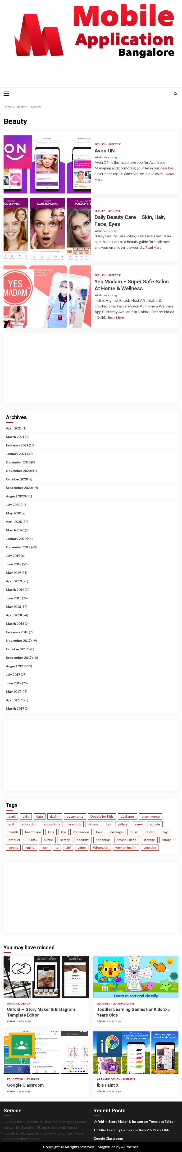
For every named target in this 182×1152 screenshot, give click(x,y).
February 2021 (17, 445)
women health (125, 847)
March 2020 (15, 530)
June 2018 (13, 598)
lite (63, 832)
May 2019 (13, 573)
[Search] (175, 93)
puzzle (48, 840)
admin (99, 157)
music (134, 832)
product (14, 840)
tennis (13, 847)
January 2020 (16, 539)
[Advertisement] (92, 72)
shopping (103, 840)
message (116, 832)
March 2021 (15, 437)
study (166, 840)
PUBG (32, 840)
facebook (74, 824)
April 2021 (14, 428)
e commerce (151, 816)
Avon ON (47, 162)
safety (65, 840)
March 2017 (15, 708)
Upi (68, 847)
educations (52, 824)
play (165, 832)
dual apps (128, 816)
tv (57, 847)
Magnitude (106, 1146)
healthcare (33, 832)
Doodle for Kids (102, 816)
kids (51, 832)
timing (29, 847)
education (29, 824)
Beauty (100, 144)
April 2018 (14, 615)
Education (15, 1079)
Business (129, 1079)
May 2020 (13, 513)
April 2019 (14, 581)
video (82, 847)
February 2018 (17, 632)
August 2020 (16, 496)
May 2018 (13, 607)
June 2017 (13, 683)
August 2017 (16, 666)
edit (11, 824)
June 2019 (13, 564)
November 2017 (18, 641)
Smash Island (126, 840)
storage (149, 840)
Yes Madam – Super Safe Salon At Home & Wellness (47, 296)
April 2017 (14, 700)
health (13, 832)
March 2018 (15, 624)
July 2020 (13, 505)
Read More (153, 247)
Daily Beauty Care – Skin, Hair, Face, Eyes (47, 229)
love (99, 832)
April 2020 (14, 522)
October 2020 (17, 479)
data (39, 816)
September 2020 (19, 488)
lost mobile (81, 832)
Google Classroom (46, 1052)
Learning (103, 1003)
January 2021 (16, 454)
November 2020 (18, 471)
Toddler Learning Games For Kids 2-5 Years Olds (135, 977)
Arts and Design (19, 1003)
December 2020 (18, 462)
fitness (93, 824)
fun (108, 824)
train (44, 847)
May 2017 (13, 692)
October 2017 (17, 649)
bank (12, 816)
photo (150, 832)
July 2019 (13, 556)
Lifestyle (114, 144)
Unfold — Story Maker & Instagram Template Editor (46, 977)
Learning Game (123, 1003)
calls (26, 816)
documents (75, 816)
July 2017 (13, 675)
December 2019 (18, 547)
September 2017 (19, 658)
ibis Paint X (135, 1052)
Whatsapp (100, 847)
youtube (150, 847)
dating (54, 816)
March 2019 (15, 590)
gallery (122, 824)
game (139, 824)
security (83, 840)
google (155, 824)
